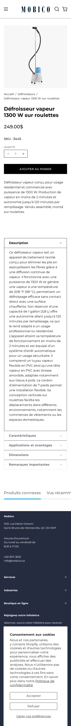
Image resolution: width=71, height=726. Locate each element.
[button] (56, 9)
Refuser (33, 706)
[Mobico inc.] (36, 9)
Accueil (9, 94)
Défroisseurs (26, 94)
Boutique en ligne (16, 603)
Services (9, 577)
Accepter (33, 696)
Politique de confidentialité (32, 683)
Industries (11, 590)
